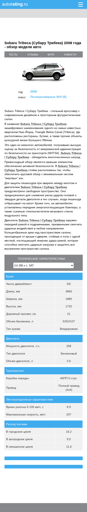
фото (51, 54)
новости (70, 54)
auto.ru (15, 4)
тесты (13, 54)
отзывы (33, 54)
